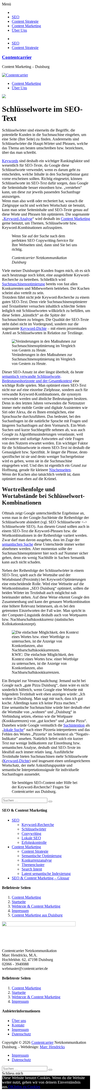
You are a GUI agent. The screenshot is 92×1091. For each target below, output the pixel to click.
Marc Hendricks (52, 1047)
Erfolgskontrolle (34, 842)
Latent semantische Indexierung (46, 873)
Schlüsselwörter (34, 829)
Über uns (19, 1021)
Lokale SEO (31, 838)
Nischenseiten (60, 470)
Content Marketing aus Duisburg (37, 915)
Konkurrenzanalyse (37, 860)
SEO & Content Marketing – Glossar (40, 878)
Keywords (10, 161)
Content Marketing (26, 26)
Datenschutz (21, 1034)
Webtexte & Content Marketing (36, 906)
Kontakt (18, 1025)
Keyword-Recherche (38, 825)
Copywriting (31, 833)
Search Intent (32, 869)
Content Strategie (25, 21)
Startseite (19, 902)
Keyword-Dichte (33, 328)
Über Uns (19, 30)
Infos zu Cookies (27, 1087)
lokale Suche (14, 730)
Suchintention (74, 725)
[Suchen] (50, 801)
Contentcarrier (17, 57)
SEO (15, 17)
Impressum (20, 911)
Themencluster (33, 865)
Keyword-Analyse (18, 219)
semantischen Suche (17, 544)
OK (11, 1087)
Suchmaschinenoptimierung (23, 284)
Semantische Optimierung (42, 856)
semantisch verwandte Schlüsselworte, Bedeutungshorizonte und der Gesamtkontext (37, 378)
